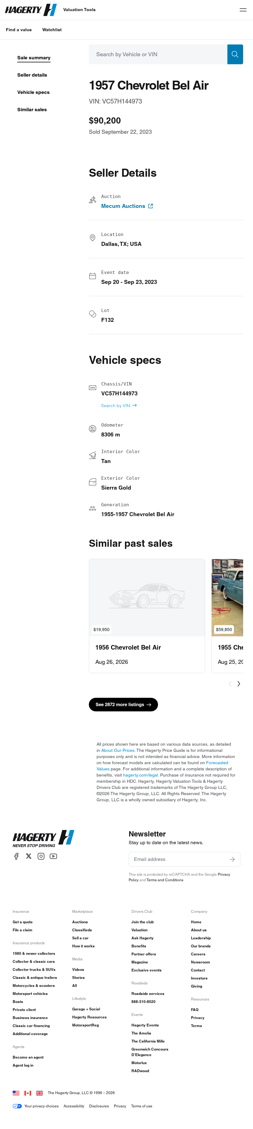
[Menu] (243, 10)
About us (199, 930)
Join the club (142, 922)
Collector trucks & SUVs (34, 969)
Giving (196, 986)
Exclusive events (146, 970)
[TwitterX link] (29, 856)
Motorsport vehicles (30, 994)
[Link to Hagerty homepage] (43, 838)
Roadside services (147, 994)
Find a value (19, 29)
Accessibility (74, 1106)
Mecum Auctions (123, 206)
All (74, 986)
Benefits (138, 946)
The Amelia (141, 1033)
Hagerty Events (145, 1025)
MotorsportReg (85, 1025)
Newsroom (200, 962)
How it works (83, 946)
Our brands (201, 946)
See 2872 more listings (120, 704)
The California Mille (148, 1041)
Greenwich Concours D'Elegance (149, 1052)
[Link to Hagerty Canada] (27, 1093)
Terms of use (141, 1106)
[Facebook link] (16, 856)
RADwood (140, 1071)
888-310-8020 (143, 1002)
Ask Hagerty (142, 938)
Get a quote (23, 922)
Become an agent (28, 1057)
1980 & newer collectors (34, 953)
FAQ (194, 1010)
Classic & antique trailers (35, 977)
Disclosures (99, 1106)
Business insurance (30, 1018)
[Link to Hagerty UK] (39, 1093)
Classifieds (82, 930)
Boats (18, 1002)
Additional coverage (30, 1034)
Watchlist (52, 29)
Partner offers (143, 954)
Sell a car (80, 938)
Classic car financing (31, 1026)
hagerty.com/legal (140, 775)
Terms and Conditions (165, 880)
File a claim (22, 930)
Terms (196, 1026)
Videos (78, 969)
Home (196, 922)
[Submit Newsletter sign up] (232, 859)
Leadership (201, 938)
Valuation (139, 930)
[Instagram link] (41, 856)
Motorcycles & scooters (34, 986)
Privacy (198, 1018)
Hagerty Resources (89, 1017)
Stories (78, 977)
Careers (198, 954)
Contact (198, 970)
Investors (199, 978)
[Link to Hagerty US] (16, 1093)
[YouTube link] (53, 856)
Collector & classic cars (34, 961)
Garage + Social (86, 1009)
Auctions (80, 922)
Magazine (139, 962)
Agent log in (23, 1065)
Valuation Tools (79, 9)
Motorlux (139, 1063)
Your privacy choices (41, 1106)
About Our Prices (118, 750)
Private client (24, 1010)
